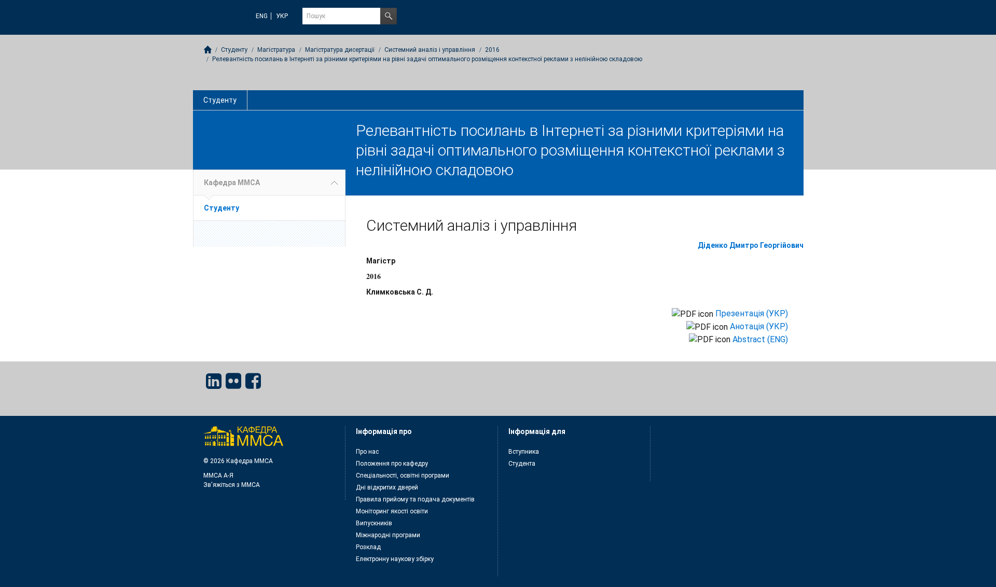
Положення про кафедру (392, 463)
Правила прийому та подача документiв (415, 499)
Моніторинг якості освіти (392, 511)
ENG (262, 16)
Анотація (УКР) (759, 326)
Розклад (368, 547)
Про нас (367, 451)
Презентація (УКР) (751, 313)
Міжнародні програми (388, 535)
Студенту (220, 100)
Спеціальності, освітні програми (402, 475)
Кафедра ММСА (232, 182)
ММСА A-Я (218, 475)
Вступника (523, 451)
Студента (521, 463)
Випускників (374, 523)
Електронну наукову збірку (395, 559)
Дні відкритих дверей (387, 487)
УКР (282, 16)
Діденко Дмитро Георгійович (751, 245)
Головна (207, 49)
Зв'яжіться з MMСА (231, 484)
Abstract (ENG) (760, 339)
